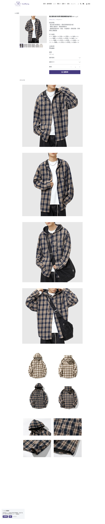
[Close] (71, 242)
